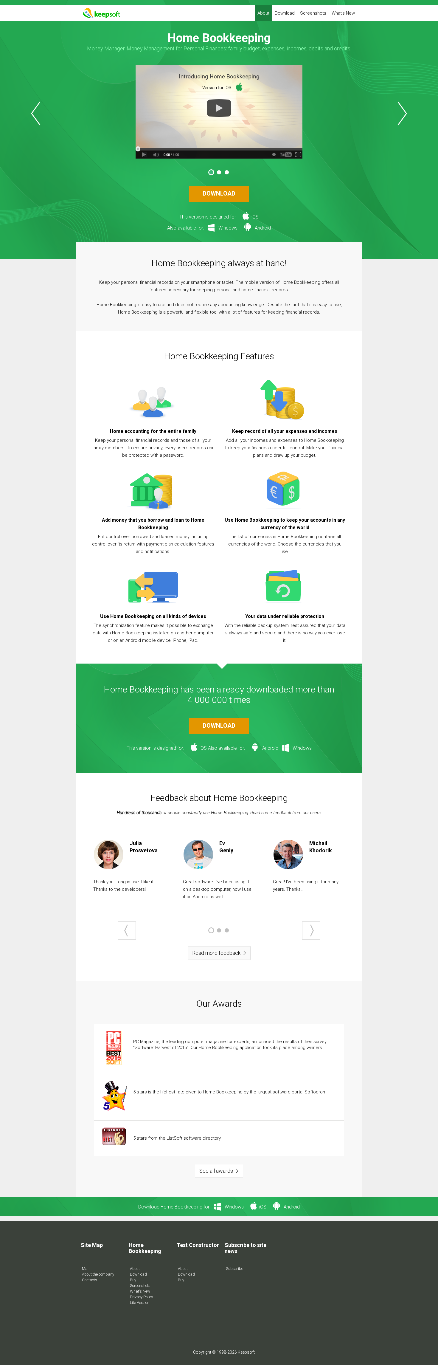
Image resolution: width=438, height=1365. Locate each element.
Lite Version (139, 1302)
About (263, 13)
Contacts (89, 1280)
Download (285, 13)
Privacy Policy (141, 1297)
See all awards (216, 1171)
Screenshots (313, 13)
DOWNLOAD (219, 193)
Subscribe (234, 1268)
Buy (133, 1280)
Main (86, 1268)
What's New (343, 13)
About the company (98, 1274)
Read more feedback (216, 953)
